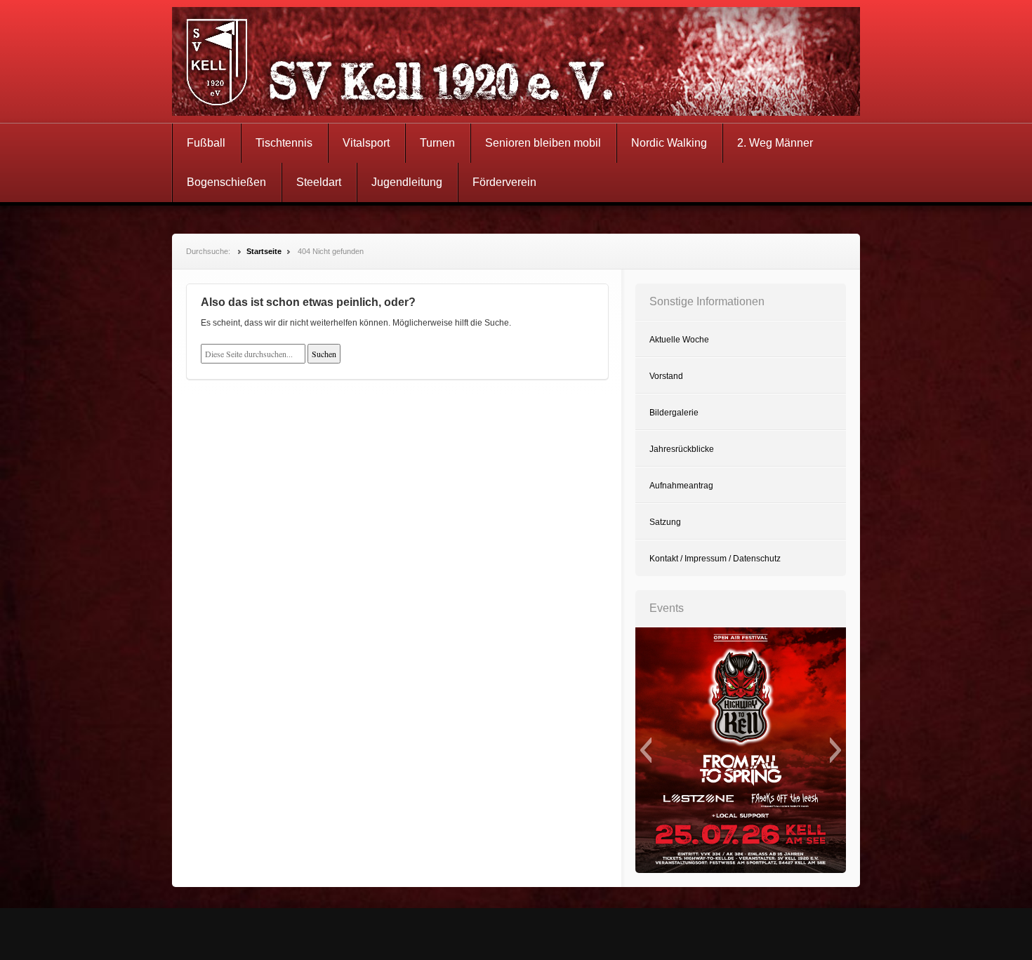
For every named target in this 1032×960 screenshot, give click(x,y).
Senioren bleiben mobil (543, 143)
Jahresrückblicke (681, 449)
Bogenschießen (226, 182)
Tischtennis (284, 143)
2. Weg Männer (775, 143)
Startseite (264, 251)
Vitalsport (366, 143)
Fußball (206, 143)
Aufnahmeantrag (681, 486)
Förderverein (504, 182)
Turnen (437, 143)
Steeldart (318, 182)
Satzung (665, 522)
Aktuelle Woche (679, 340)
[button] (645, 750)
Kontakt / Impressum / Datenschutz (715, 559)
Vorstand (666, 376)
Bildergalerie (674, 413)
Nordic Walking (669, 143)
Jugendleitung (406, 182)
